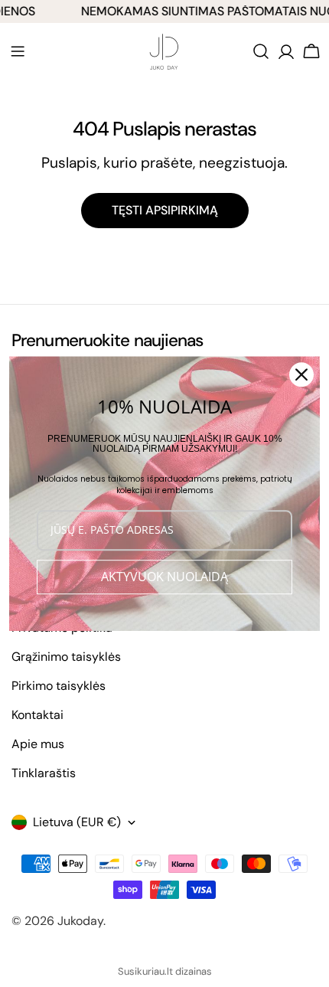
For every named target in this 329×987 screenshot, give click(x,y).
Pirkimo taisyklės (58, 686)
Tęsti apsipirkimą (165, 210)
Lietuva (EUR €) (77, 822)
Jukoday (80, 921)
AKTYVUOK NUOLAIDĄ (164, 576)
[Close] (301, 374)
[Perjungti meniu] (17, 51)
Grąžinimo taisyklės (66, 657)
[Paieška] (261, 51)
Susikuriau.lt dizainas (165, 971)
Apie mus (37, 744)
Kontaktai (37, 715)
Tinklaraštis (43, 773)
